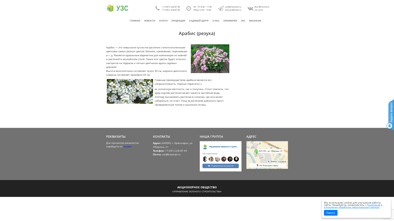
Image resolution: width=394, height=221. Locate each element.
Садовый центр (199, 20)
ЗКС (243, 20)
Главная (135, 20)
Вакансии (255, 20)
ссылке (127, 146)
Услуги (163, 20)
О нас (216, 20)
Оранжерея (230, 20)
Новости (149, 20)
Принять (330, 212)
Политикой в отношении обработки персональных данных (353, 206)
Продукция (178, 20)
